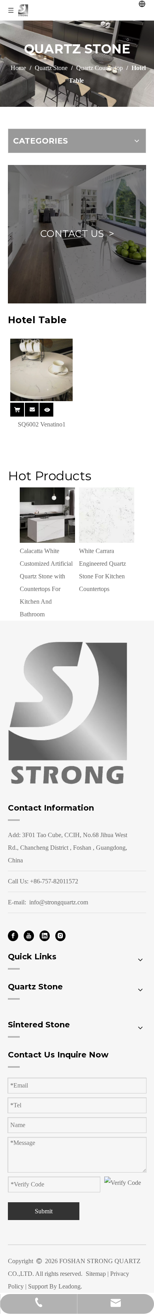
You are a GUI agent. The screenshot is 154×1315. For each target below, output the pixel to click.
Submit (44, 1211)
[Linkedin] (44, 935)
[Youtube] (29, 935)
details (51, 408)
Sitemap (96, 1273)
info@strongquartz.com (58, 902)
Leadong (69, 1286)
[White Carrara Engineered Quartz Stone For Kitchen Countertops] (106, 515)
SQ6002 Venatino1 (42, 424)
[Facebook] (13, 935)
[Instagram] (60, 935)
